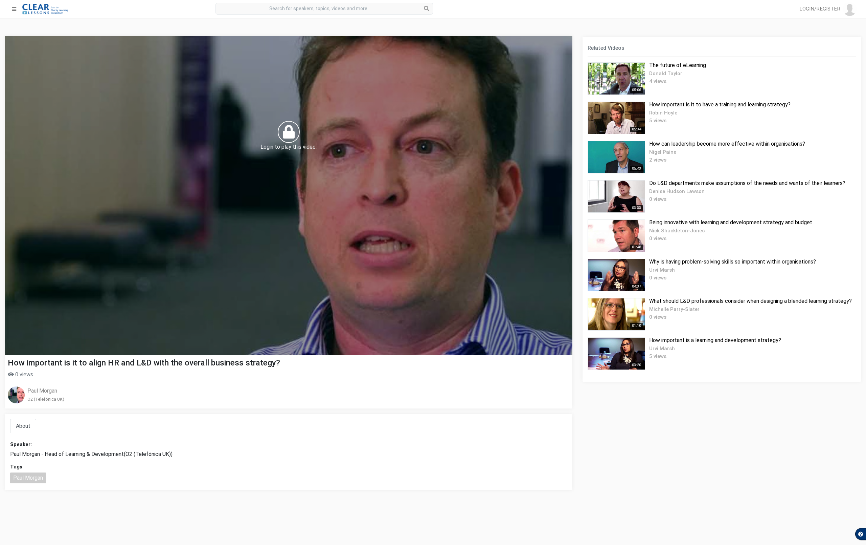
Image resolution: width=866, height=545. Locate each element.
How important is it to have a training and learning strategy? (720, 104)
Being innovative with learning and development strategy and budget (730, 222)
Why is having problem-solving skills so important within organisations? (732, 261)
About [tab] (23, 426)
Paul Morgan (42, 390)
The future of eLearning (677, 65)
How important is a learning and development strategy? (715, 340)
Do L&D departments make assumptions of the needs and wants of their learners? (747, 183)
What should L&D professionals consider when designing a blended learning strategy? (750, 301)
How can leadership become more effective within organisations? (727, 144)
